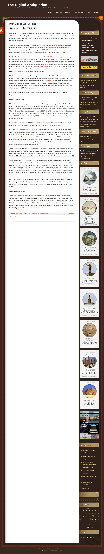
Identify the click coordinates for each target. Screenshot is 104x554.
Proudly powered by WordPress (44, 548)
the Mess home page (43, 123)
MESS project (62, 59)
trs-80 (14, 216)
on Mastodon (86, 158)
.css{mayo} (64, 548)
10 (92, 516)
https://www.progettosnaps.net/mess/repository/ (52, 203)
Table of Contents (92, 12)
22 (86, 522)
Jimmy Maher (19, 213)
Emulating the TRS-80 (23, 28)
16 (89, 519)
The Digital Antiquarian (27, 5)
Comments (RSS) (57, 550)
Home (49, 12)
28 (83, 525)
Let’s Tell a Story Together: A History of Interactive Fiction (89, 465)
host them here (50, 80)
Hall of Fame (78, 12)
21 (83, 522)
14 (83, 519)
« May (87, 527)
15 (86, 519)
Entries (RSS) (47, 550)
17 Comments (70, 213)
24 (92, 522)
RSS (100, 19)
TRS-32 (56, 45)
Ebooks (67, 12)
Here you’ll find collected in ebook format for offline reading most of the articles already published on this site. (89, 102)
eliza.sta (46, 182)
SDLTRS (49, 57)
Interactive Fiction (44, 213)
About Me (58, 12)
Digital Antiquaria (36, 213)
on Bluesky (93, 156)
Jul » (91, 527)
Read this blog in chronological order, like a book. (88, 139)
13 (80, 519)
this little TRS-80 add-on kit (28, 129)
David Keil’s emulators (47, 66)
